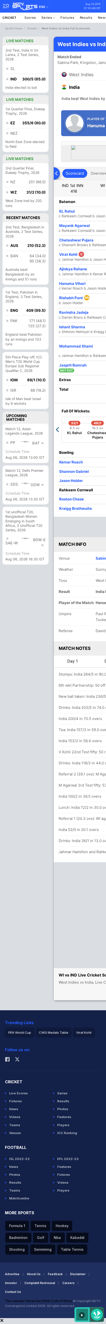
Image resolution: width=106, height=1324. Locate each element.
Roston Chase (71, 499)
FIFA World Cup (19, 1032)
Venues (15, 1133)
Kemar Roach (71, 462)
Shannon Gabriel (74, 471)
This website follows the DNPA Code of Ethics (39, 1301)
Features (64, 1117)
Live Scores (18, 1093)
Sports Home (13, 28)
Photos (62, 1109)
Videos (14, 1117)
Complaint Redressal (39, 1283)
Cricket (9, 17)
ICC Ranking (67, 1133)
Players (63, 1125)
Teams (14, 1125)
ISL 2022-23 (19, 1159)
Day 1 (72, 661)
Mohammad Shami (76, 346)
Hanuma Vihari (72, 283)
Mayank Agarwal (74, 225)
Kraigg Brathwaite (75, 508)
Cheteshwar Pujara (76, 240)
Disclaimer (78, 1274)
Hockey (62, 1226)
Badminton (18, 1237)
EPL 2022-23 (68, 1159)
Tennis (40, 1226)
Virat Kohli (71, 254)
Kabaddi (77, 1237)
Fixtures (67, 17)
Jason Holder (71, 480)
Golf (40, 1237)
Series (47, 17)
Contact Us (13, 1292)
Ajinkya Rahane (73, 269)
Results (86, 17)
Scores (30, 17)
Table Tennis (72, 1249)
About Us (33, 1274)
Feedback (55, 1274)
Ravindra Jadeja (73, 312)
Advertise (12, 1274)
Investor (11, 1283)
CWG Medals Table (53, 1032)
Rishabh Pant (74, 297)
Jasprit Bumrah (73, 365)
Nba (57, 1237)
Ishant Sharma (72, 327)
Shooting (17, 1249)
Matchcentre (19, 1198)
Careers (68, 1283)
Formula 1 (17, 1226)
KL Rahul (67, 211)
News (13, 1109)
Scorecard (75, 173)
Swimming (43, 1249)
